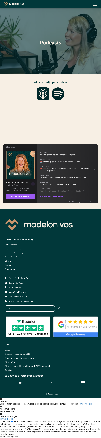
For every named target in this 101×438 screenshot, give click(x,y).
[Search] (59, 308)
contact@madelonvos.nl (17, 292)
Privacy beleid (85, 404)
